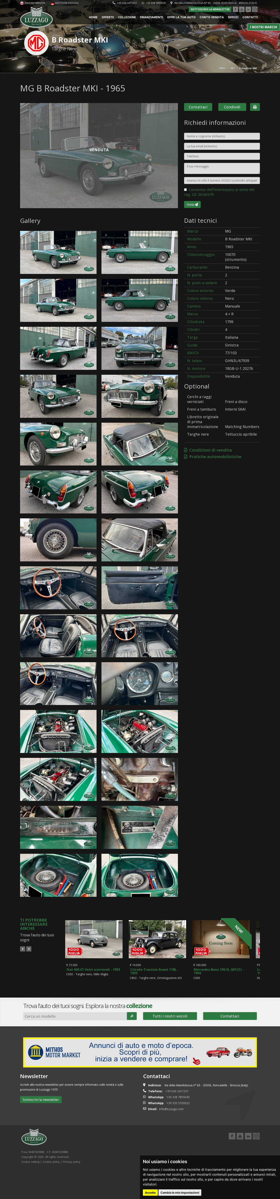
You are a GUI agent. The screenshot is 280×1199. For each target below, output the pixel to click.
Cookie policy (51, 1162)
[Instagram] (254, 9)
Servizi (233, 17)
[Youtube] (242, 9)
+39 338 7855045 (155, 3)
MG (233, 68)
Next (28, 948)
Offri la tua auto (181, 17)
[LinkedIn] (248, 9)
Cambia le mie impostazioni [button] (179, 1192)
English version (34, 3)
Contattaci (198, 106)
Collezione (127, 17)
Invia (191, 204)
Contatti (250, 17)
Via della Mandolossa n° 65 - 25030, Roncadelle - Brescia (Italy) (215, 3)
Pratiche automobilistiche (214, 456)
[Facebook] (235, 9)
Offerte (108, 17)
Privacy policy (71, 1162)
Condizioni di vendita (209, 450)
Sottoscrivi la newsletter (210, 9)
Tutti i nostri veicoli (170, 1016)
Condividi (232, 106)
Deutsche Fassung (67, 3)
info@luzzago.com (171, 1109)
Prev (22, 948)
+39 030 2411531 (126, 3)
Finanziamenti (151, 17)
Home (93, 17)
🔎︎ (132, 1016)
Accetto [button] (150, 1192)
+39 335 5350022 (178, 1103)
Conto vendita (212, 17)
